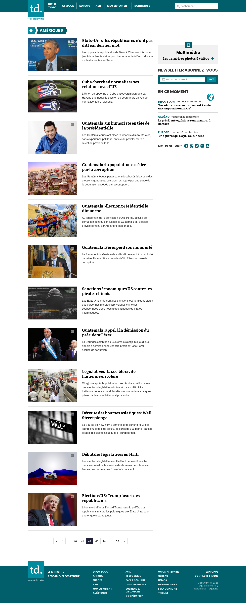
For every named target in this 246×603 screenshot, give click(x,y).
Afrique (68, 6)
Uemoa (162, 580)
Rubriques (142, 6)
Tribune (163, 593)
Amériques (51, 30)
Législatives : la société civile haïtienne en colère (108, 374)
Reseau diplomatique (64, 576)
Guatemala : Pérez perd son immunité (117, 247)
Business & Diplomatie (133, 590)
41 (82, 541)
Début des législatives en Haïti (110, 454)
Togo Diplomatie (36, 18)
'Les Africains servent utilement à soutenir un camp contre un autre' (186, 107)
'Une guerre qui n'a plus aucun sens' (181, 136)
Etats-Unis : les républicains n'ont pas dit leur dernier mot (117, 43)
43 (96, 541)
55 (117, 541)
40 (75, 541)
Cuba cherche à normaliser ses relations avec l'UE (110, 84)
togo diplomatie (36, 580)
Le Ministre (56, 572)
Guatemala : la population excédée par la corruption (114, 167)
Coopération (135, 596)
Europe (84, 6)
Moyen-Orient (118, 6)
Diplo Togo (52, 6)
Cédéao (163, 576)
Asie (99, 6)
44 (104, 541)
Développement (136, 584)
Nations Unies (167, 584)
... (69, 541)
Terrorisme (133, 576)
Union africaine (168, 571)
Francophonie (167, 588)
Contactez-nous (206, 576)
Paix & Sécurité (136, 580)
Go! (211, 79)
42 (89, 541)
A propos (212, 571)
